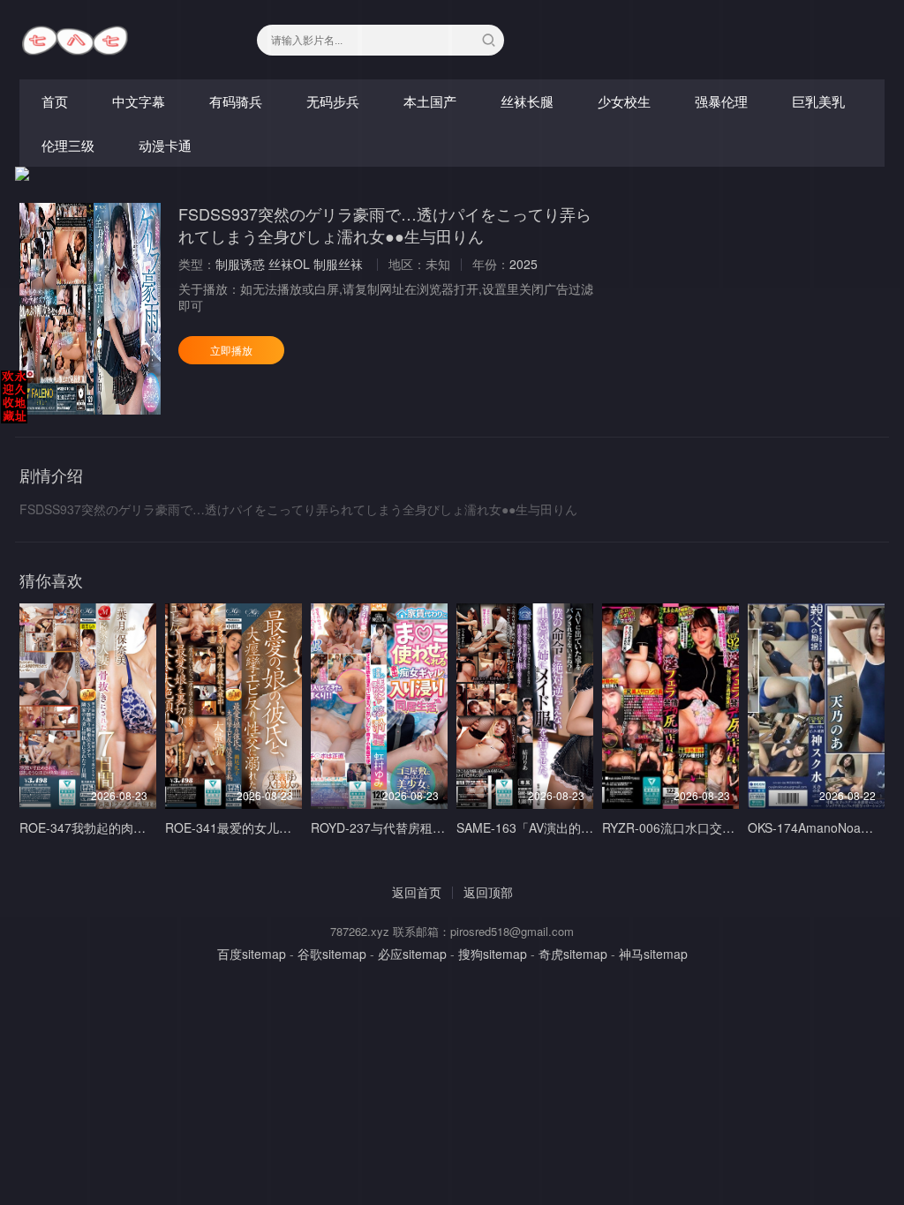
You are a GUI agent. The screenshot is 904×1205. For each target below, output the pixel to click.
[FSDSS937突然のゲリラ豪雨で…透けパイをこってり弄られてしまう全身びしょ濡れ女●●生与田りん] (90, 309)
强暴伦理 (721, 101)
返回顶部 (488, 892)
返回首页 (416, 892)
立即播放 (231, 349)
